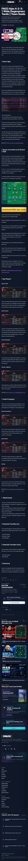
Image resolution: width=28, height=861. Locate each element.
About (3, 802)
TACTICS (12, 6)
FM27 (3, 769)
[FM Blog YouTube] (11, 749)
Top (3, 610)
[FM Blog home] (14, 737)
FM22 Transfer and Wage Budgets (15, 143)
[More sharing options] (16, 581)
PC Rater (3, 789)
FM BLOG (7, 6)
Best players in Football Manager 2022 (16, 392)
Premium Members (6, 798)
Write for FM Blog (5, 807)
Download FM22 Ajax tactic (14, 210)
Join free (12, 728)
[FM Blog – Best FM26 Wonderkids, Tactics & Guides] (10, 2)
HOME (3, 6)
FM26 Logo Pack (5, 786)
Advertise (4, 805)
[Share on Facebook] (11, 580)
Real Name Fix (5, 787)
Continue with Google (14, 603)
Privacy (3, 855)
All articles (23, 621)
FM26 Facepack (5, 784)
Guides (3, 778)
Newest (7, 610)
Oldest (10, 610)
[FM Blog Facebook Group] (5, 749)
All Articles (4, 800)
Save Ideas (4, 777)
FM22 (16, 6)
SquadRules (4, 791)
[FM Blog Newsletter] (14, 749)
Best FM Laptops (5, 793)
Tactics (3, 773)
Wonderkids (4, 771)
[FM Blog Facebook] (8, 749)
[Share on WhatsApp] (13, 580)
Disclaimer (7, 855)
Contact (3, 804)
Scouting (3, 775)
